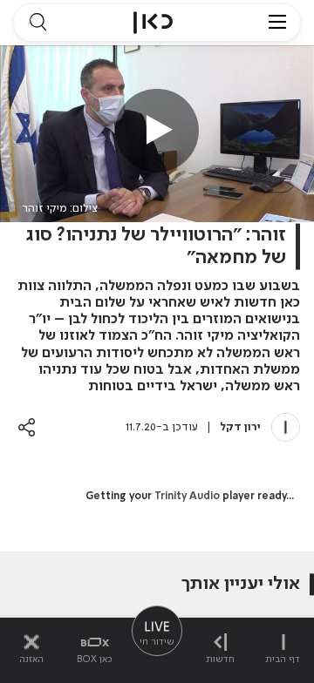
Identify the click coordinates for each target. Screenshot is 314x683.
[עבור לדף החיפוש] (37, 22)
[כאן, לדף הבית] (153, 23)
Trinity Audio (187, 496)
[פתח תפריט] (277, 22)
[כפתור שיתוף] (26, 427)
